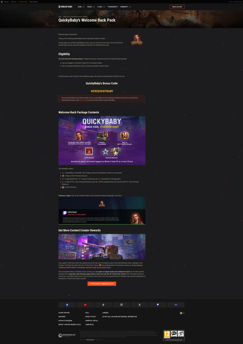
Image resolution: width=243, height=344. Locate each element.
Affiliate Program (65, 321)
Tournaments (113, 7)
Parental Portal (91, 321)
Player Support (64, 313)
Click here (83, 100)
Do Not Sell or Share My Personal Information (119, 317)
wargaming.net (67, 335)
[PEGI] (174, 335)
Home (59, 16)
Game (80, 7)
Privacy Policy (90, 317)
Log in (230, 1)
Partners (61, 317)
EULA (87, 313)
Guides (89, 7)
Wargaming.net (90, 339)
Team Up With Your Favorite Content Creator (75, 16)
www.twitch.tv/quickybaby (77, 214)
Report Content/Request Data (69, 324)
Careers (105, 313)
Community (124, 7)
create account (238, 1)
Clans (99, 7)
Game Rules (89, 324)
